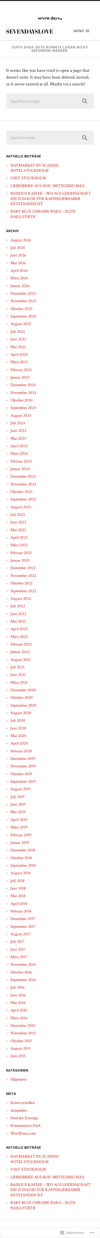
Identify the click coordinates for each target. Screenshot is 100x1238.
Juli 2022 (17, 606)
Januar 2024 (20, 469)
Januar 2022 (20, 652)
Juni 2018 (18, 888)
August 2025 (20, 324)
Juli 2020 (17, 720)
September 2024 (23, 407)
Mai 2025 (18, 347)
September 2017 (23, 926)
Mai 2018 (17, 896)
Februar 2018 (20, 911)
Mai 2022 (18, 621)
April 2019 (18, 819)
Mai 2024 (18, 438)
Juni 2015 (18, 1056)
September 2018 (23, 865)
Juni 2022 (18, 614)
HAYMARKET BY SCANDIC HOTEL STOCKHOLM (34, 168)
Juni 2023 (18, 522)
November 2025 (23, 301)
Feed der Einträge (24, 1118)
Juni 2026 (18, 255)
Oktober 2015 (21, 1041)
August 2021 (20, 659)
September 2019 (23, 781)
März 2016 (18, 1018)
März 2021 (18, 682)
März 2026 (19, 278)
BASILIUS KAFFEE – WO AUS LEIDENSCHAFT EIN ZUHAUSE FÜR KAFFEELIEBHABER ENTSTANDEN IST (50, 199)
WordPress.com (23, 1133)
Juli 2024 (17, 423)
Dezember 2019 (22, 758)
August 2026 (20, 240)
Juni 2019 (18, 804)
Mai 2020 (18, 735)
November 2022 (23, 575)
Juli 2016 (17, 987)
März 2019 (18, 827)
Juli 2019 (17, 797)
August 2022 (20, 598)
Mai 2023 (18, 530)
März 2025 (19, 362)
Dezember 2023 (23, 476)
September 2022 (23, 591)
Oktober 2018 (21, 858)
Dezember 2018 (22, 850)
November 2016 (23, 964)
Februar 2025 (21, 370)
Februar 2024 (21, 461)
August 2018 (20, 873)
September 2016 (23, 980)
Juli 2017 (17, 941)
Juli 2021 (17, 667)
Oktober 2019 (21, 774)
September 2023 (23, 499)
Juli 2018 (17, 880)
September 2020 (23, 705)
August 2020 (20, 713)
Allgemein (18, 1079)
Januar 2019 (19, 842)
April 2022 (19, 629)
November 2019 (23, 766)
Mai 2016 (17, 1002)
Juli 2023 (17, 514)
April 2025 (19, 354)
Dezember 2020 (23, 690)
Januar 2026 (20, 286)
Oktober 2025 (21, 308)
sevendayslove (29, 31)
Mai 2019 (17, 812)
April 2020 (19, 743)
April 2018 (18, 903)
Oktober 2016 (21, 972)
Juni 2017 (18, 949)
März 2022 (19, 636)
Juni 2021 (18, 674)
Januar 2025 (20, 377)
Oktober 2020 (21, 697)
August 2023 (20, 507)
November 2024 (23, 392)
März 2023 (19, 545)
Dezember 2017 (22, 918)
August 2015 (20, 1048)
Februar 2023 (21, 552)
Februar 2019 (20, 835)
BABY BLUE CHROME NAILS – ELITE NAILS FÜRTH (42, 214)
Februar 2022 (21, 644)
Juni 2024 (18, 430)
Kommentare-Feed (25, 1125)
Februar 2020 (21, 751)
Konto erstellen (22, 1102)
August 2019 (20, 789)
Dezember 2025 (23, 293)
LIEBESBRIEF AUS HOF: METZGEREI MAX (47, 186)
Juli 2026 (17, 247)
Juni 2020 (18, 728)
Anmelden (18, 1110)
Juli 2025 (17, 331)
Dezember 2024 (23, 385)
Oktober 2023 (21, 491)
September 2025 (23, 316)
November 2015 (23, 1033)
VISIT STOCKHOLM (28, 178)
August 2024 (20, 415)
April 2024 (19, 446)
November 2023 (23, 484)
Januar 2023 (20, 560)
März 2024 (19, 453)
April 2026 (19, 270)
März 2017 (18, 957)
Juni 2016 (18, 995)
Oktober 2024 (21, 400)
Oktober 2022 (21, 583)
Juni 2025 (18, 339)
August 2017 (20, 934)
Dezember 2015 (22, 1025)
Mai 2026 (18, 263)
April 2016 (18, 1010)
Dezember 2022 (23, 568)
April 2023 (19, 537)
